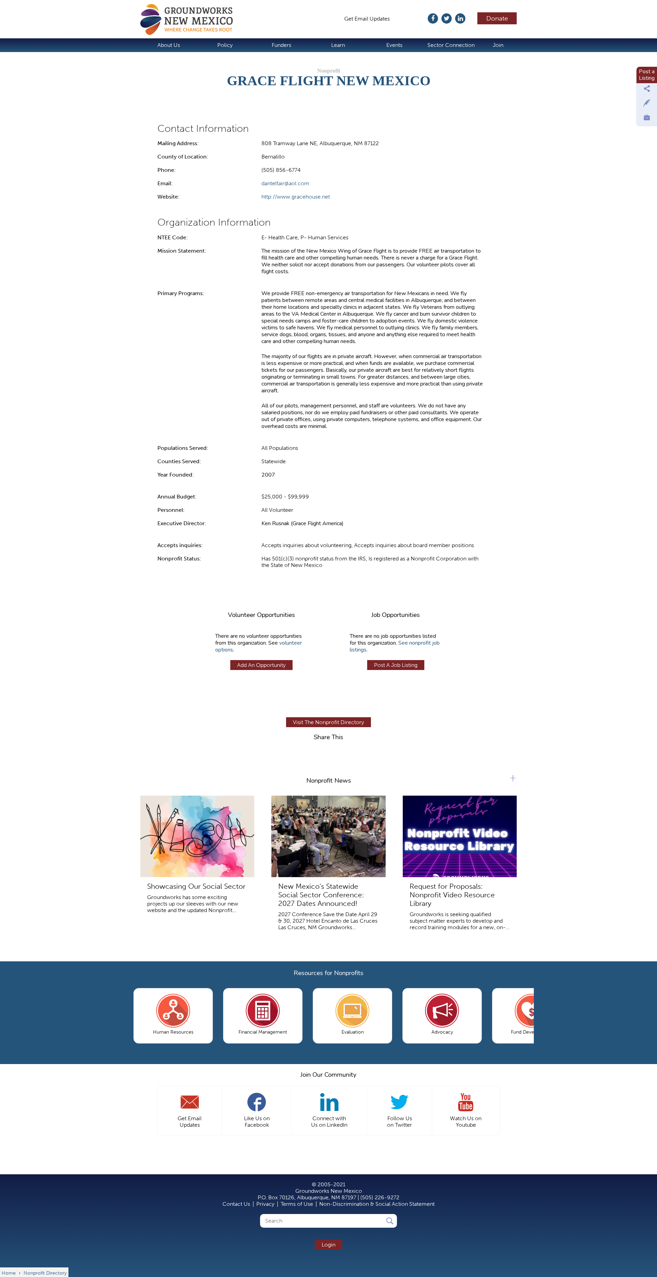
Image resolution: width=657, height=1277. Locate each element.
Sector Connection (451, 45)
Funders (281, 45)
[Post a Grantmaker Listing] (646, 105)
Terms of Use (297, 1204)
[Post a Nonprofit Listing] (646, 90)
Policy (225, 45)
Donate (497, 18)
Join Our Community (328, 1074)
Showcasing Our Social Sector (196, 886)
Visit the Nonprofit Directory (328, 722)
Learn (338, 45)
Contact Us (236, 1204)
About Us (168, 45)
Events (394, 45)
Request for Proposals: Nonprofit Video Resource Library (452, 895)
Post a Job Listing (395, 665)
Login (328, 1244)
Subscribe (412, 18)
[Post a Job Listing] (646, 119)
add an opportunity (261, 665)
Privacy (265, 1204)
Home (190, 19)
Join (498, 45)
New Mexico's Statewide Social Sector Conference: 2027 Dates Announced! (321, 895)
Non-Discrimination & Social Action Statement (377, 1204)
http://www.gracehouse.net (295, 196)
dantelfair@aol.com (285, 183)
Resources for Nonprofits (328, 973)
